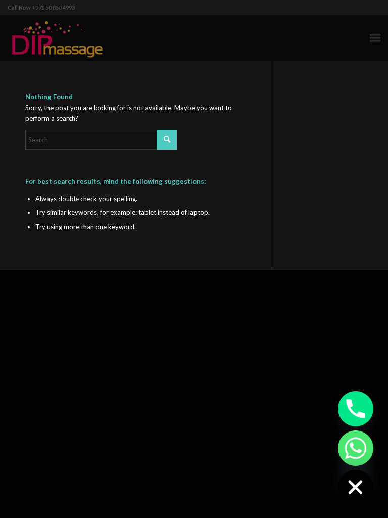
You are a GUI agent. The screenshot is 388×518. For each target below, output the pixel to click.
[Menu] (375, 38)
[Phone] (355, 408)
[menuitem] (375, 38)
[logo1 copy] (57, 38)
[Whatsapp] (355, 448)
